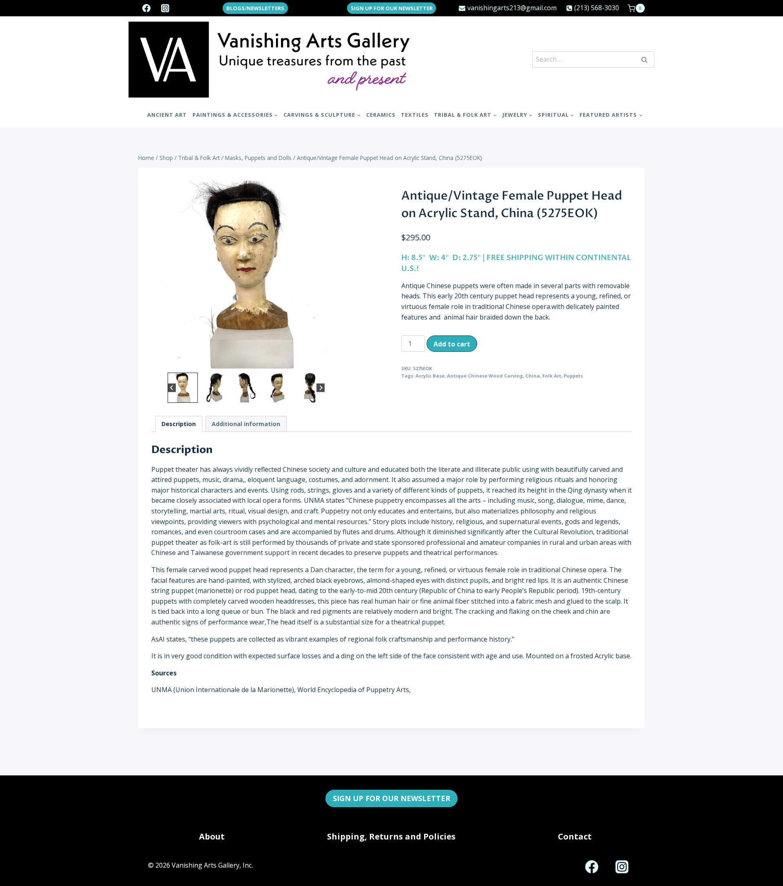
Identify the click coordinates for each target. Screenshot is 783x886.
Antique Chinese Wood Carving (485, 376)
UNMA (161, 689)
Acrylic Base (430, 376)
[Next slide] (320, 387)
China (532, 376)
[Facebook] (146, 8)
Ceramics (381, 114)
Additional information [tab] (246, 424)
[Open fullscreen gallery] (333, 362)
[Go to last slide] (172, 387)
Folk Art (551, 376)
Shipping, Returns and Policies (391, 836)
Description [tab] (178, 424)
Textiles (415, 114)
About (212, 836)
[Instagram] (165, 8)
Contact (575, 836)
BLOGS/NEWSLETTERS (255, 8)
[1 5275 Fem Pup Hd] (246, 276)
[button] (183, 388)
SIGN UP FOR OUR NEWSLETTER (392, 8)
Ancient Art (167, 114)
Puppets (573, 376)
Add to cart (452, 344)
